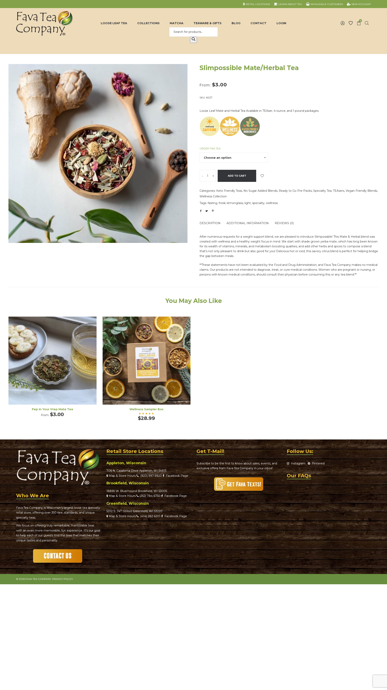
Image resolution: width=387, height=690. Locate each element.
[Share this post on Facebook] (201, 211)
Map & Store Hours (122, 476)
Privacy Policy (62, 578)
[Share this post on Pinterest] (213, 211)
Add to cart (237, 175)
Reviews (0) (284, 223)
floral (222, 203)
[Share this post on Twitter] (207, 211)
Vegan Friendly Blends (361, 191)
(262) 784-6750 (149, 496)
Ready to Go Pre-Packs (295, 191)
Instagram (297, 463)
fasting (212, 203)
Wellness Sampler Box (146, 409)
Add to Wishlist (262, 176)
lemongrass (235, 203)
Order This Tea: (210, 148)
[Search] (193, 40)
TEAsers (338, 191)
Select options (52, 366)
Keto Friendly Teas (229, 191)
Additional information (248, 223)
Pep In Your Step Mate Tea (52, 409)
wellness (272, 203)
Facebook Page (176, 476)
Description (210, 223)
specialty (258, 203)
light (247, 203)
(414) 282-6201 (150, 516)
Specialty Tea (322, 191)
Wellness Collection (213, 196)
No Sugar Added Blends (260, 191)
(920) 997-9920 (150, 476)
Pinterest (317, 463)
